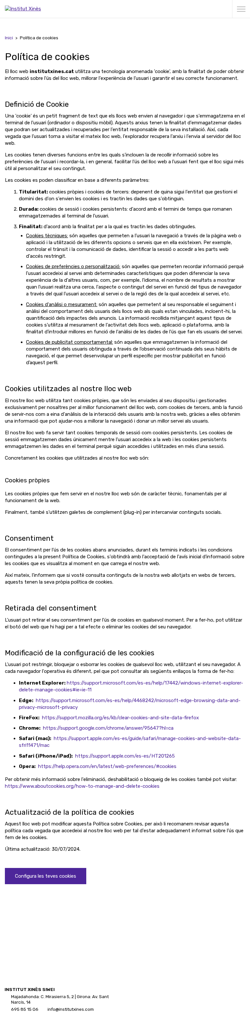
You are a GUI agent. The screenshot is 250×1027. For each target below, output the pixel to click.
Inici (9, 37)
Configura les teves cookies (45, 876)
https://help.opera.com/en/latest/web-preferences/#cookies (107, 766)
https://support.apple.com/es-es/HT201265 (125, 756)
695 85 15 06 (24, 1009)
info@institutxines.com (71, 1009)
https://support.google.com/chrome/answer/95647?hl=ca (108, 728)
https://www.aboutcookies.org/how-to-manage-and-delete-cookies (82, 786)
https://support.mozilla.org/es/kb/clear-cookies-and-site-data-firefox (120, 718)
